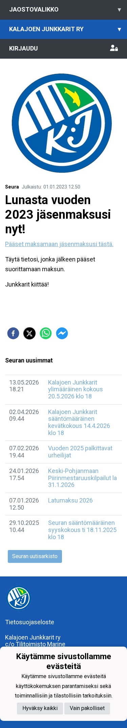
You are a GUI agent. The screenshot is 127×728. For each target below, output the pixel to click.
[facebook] (13, 333)
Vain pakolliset (87, 708)
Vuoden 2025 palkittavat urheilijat (80, 452)
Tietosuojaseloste (29, 622)
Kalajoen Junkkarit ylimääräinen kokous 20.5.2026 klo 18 (75, 389)
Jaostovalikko (65, 9)
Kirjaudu (23, 48)
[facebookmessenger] (62, 333)
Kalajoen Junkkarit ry (65, 29)
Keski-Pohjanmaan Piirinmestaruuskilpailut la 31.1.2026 (82, 477)
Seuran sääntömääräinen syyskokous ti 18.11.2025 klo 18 (82, 529)
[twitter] (29, 333)
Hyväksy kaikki (40, 708)
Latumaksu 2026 (70, 500)
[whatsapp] (46, 333)
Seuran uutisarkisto (35, 556)
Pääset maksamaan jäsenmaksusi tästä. (59, 244)
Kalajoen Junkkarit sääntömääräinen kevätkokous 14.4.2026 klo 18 (79, 422)
